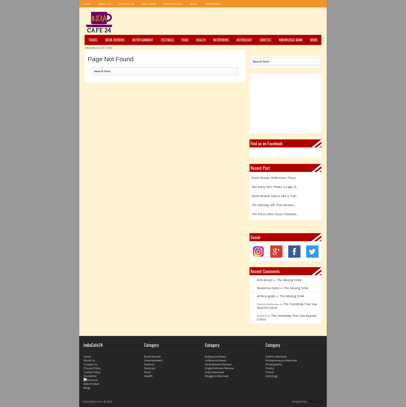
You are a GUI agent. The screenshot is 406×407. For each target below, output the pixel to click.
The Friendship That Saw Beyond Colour (287, 306)
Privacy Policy (173, 4)
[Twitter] (312, 257)
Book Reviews (115, 39)
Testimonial (213, 4)
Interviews (221, 39)
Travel (93, 39)
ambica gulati (266, 296)
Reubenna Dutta (268, 288)
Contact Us (126, 4)
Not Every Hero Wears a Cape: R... (275, 186)
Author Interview (276, 356)
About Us (104, 4)
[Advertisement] (244, 21)
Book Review (152, 356)
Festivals (167, 39)
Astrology (244, 39)
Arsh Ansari (264, 280)
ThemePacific (316, 401)
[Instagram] (258, 257)
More (314, 39)
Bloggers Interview (217, 376)
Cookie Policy (92, 372)
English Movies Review (219, 368)
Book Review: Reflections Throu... (274, 177)
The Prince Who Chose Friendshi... (275, 213)
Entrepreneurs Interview (281, 360)
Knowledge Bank (291, 39)
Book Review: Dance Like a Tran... (275, 195)
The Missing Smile (289, 280)
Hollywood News (215, 360)
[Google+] (276, 257)
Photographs (274, 364)
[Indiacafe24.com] (99, 22)
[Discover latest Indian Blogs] (112, 384)
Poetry (270, 368)
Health (201, 39)
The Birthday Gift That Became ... (274, 204)
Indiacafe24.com (94, 48)
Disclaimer (149, 4)
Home (87, 4)
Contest (266, 39)
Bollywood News (215, 356)
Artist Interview (214, 372)
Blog (193, 4)
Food (184, 39)
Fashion (149, 364)
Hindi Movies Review (218, 364)
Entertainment (142, 39)
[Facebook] (294, 257)
